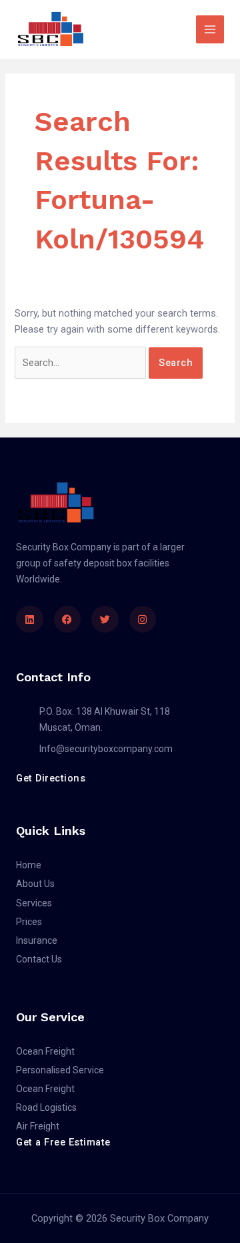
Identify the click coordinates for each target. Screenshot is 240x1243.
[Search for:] (82, 363)
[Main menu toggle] (210, 29)
